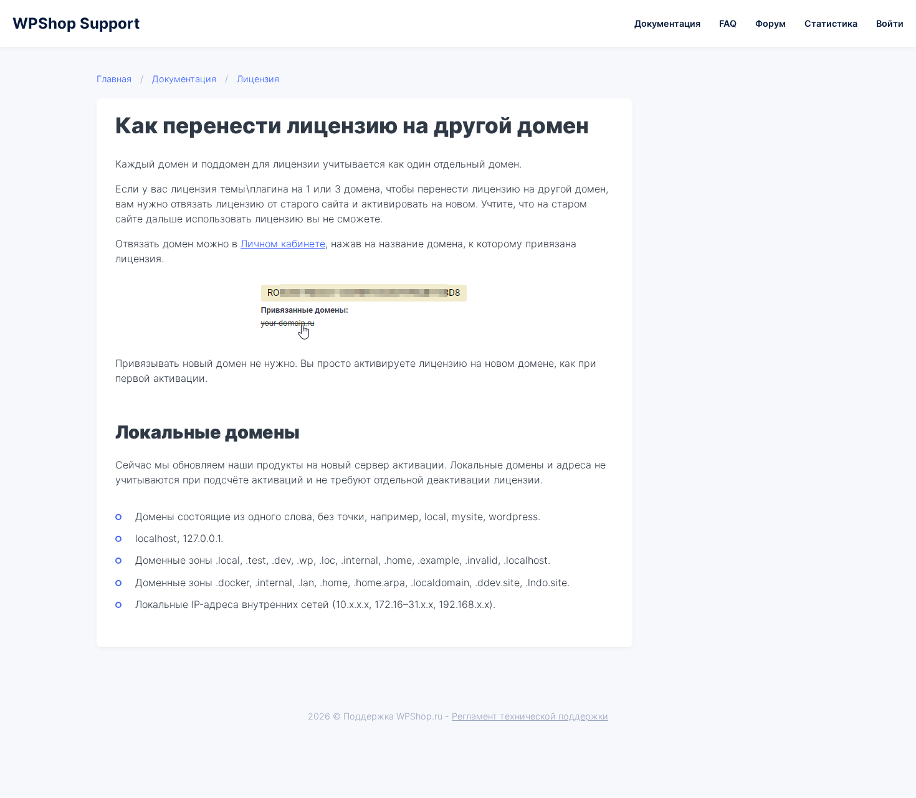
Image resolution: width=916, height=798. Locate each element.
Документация (667, 23)
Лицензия (258, 79)
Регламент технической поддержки (530, 716)
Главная (114, 79)
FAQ (728, 23)
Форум (770, 23)
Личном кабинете (283, 243)
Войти (890, 23)
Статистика (830, 23)
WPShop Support (76, 23)
